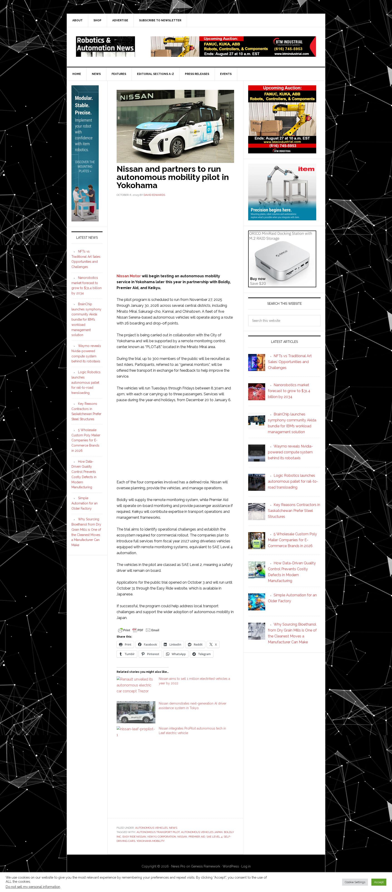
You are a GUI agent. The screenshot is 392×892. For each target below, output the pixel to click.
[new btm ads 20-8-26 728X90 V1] (233, 54)
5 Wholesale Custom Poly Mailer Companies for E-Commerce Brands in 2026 (85, 440)
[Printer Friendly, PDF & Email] (139, 630)
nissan (182, 836)
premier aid (197, 836)
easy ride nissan (134, 836)
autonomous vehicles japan (202, 832)
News (173, 827)
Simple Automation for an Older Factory (84, 503)
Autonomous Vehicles (151, 827)
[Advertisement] (175, 234)
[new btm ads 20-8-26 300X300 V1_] (282, 151)
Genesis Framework (205, 866)
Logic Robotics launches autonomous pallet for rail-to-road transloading (85, 382)
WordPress (231, 866)
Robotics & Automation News (105, 46)
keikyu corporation (161, 836)
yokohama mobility (150, 841)
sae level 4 (214, 836)
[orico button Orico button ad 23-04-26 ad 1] (282, 285)
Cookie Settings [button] (355, 882)
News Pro (178, 866)
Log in (246, 866)
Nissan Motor (129, 276)
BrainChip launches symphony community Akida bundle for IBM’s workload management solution (86, 319)
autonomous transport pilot (158, 832)
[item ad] (282, 218)
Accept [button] (379, 882)
